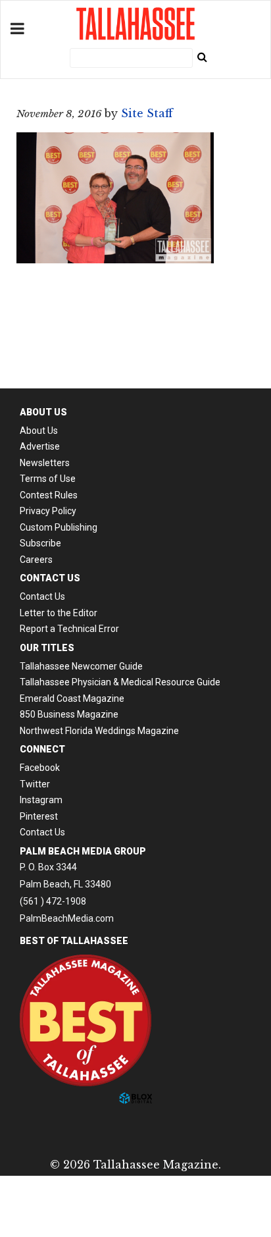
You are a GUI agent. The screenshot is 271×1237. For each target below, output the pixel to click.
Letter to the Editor (58, 613)
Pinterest (39, 816)
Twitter (35, 784)
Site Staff (147, 113)
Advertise (40, 446)
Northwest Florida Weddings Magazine (99, 730)
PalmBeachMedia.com (67, 918)
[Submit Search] (202, 56)
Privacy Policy (48, 511)
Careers (36, 559)
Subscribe (40, 543)
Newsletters (45, 463)
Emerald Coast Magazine (72, 698)
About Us (39, 430)
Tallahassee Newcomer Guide (81, 666)
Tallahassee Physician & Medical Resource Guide (120, 682)
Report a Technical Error (69, 628)
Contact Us (42, 596)
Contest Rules (49, 495)
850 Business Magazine (69, 714)
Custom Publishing (58, 527)
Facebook (40, 767)
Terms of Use (48, 478)
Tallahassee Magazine (135, 23)
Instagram (41, 800)
